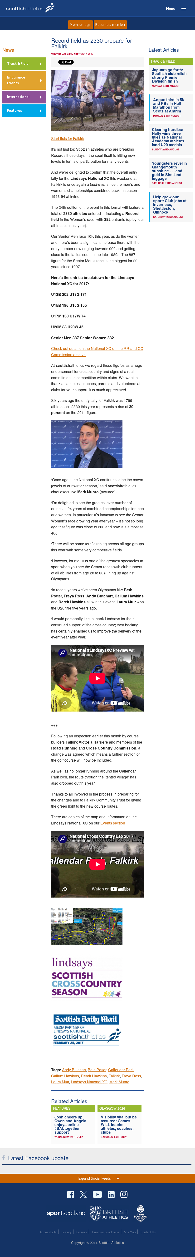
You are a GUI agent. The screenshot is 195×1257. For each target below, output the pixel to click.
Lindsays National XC (89, 1082)
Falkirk (114, 1076)
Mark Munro (119, 1082)
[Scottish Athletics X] (84, 1193)
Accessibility (48, 1232)
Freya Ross (131, 1076)
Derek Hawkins (94, 1076)
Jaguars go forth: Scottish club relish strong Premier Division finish (169, 75)
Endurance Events (16, 80)
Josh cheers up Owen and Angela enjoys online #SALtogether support (70, 1124)
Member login (80, 25)
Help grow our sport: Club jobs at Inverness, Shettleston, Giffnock (169, 204)
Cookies (81, 1232)
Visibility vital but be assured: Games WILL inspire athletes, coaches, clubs (119, 1124)
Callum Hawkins (65, 1076)
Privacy (66, 1232)
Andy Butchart (74, 1069)
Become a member (110, 25)
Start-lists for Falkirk (67, 138)
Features (14, 111)
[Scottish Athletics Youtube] (98, 1193)
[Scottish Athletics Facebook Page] (71, 1193)
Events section (112, 823)
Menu (181, 9)
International (18, 97)
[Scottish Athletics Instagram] (124, 1193)
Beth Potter (97, 1069)
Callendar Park (121, 1069)
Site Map (130, 1232)
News (8, 49)
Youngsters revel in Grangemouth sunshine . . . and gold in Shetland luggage (169, 170)
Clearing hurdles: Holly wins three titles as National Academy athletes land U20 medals (168, 137)
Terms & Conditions (105, 1232)
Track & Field (18, 64)
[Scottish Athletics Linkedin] (112, 1193)
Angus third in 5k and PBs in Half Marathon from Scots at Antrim (168, 105)
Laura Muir (60, 1082)
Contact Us (148, 1232)
